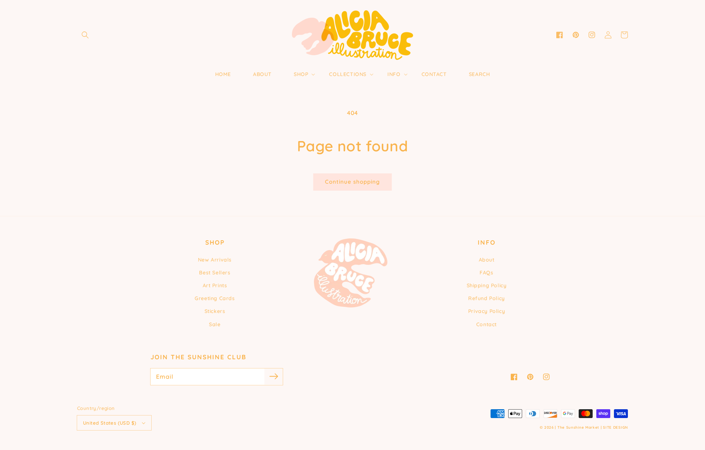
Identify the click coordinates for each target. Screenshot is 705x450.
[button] (85, 35)
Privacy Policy (486, 311)
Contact (486, 324)
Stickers (215, 311)
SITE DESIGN (615, 427)
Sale (214, 324)
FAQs (486, 272)
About (487, 259)
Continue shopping (352, 181)
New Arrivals (215, 259)
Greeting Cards (215, 298)
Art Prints (215, 285)
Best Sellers (214, 272)
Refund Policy (486, 298)
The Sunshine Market (578, 427)
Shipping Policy (487, 285)
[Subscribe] (273, 376)
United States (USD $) (109, 423)
